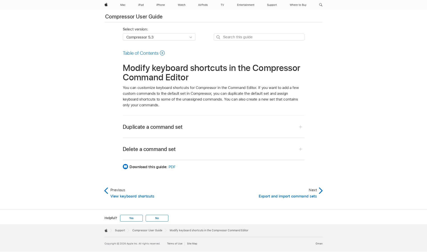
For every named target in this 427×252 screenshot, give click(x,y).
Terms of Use (174, 243)
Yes (131, 218)
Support (120, 230)
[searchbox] (259, 37)
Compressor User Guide (134, 16)
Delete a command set (149, 149)
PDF (172, 167)
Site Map (192, 243)
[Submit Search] (218, 37)
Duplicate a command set (153, 127)
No (157, 218)
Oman (319, 243)
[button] (320, 5)
